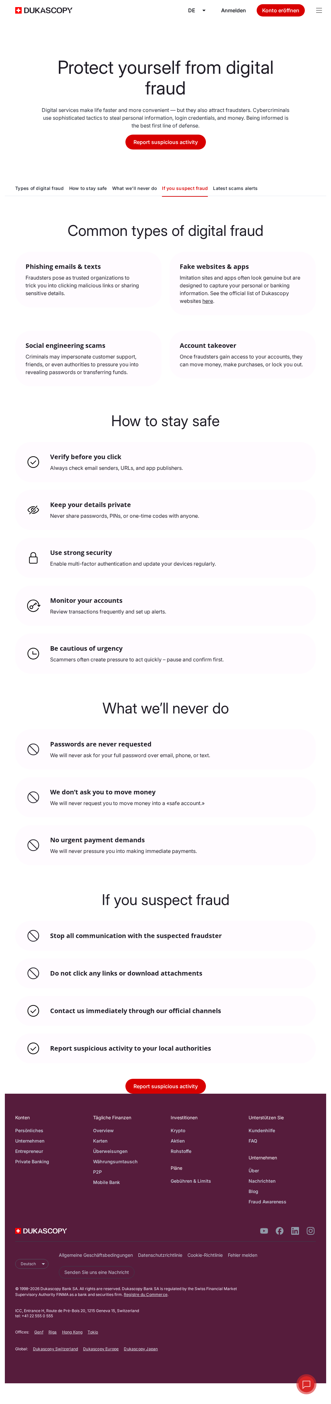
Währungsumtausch (115, 1161)
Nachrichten (262, 1181)
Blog (253, 1191)
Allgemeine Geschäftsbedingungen (96, 1255)
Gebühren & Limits (191, 1181)
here (207, 301)
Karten (100, 1141)
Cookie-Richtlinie (205, 1255)
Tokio (93, 1332)
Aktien (178, 1141)
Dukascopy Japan (141, 1348)
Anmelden (233, 10)
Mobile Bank (106, 1182)
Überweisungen (110, 1151)
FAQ (253, 1141)
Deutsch (28, 1263)
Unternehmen (29, 1141)
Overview (103, 1130)
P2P (97, 1172)
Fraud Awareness (267, 1201)
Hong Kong (72, 1332)
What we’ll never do (134, 188)
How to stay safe (88, 188)
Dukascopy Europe (101, 1348)
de (191, 10)
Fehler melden (242, 1255)
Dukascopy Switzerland (55, 1348)
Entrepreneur (29, 1151)
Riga (52, 1332)
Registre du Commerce (145, 1294)
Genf (38, 1332)
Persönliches (29, 1130)
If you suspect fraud (185, 188)
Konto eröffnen (280, 10)
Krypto (178, 1130)
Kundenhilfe (262, 1130)
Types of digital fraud (39, 188)
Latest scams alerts (235, 188)
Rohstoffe (181, 1151)
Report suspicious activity (165, 142)
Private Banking (32, 1161)
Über (254, 1170)
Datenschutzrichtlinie (160, 1255)
